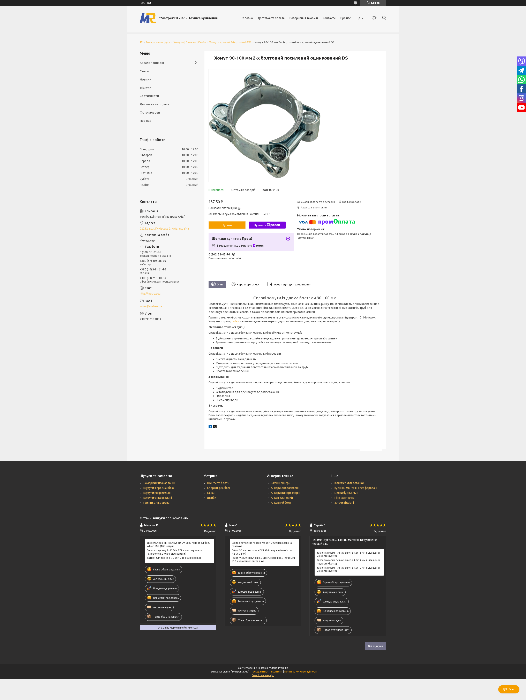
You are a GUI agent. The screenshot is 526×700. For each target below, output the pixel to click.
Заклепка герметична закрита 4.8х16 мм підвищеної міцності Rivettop (348, 554)
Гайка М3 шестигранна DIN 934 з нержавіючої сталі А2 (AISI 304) (262, 552)
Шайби (211, 497)
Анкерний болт (281, 502)
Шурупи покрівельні (157, 492)
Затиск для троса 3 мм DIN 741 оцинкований (174, 557)
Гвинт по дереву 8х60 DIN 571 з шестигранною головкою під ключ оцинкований (175, 552)
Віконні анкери (280, 483)
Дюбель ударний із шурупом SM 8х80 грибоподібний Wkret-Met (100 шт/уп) (178, 544)
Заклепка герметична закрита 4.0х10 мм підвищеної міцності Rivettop (348, 569)
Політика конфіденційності (300, 671)
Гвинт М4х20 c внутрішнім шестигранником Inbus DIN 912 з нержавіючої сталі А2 (263, 559)
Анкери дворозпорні (285, 488)
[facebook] (210, 427)
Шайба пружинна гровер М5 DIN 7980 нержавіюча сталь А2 (262, 544)
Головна (247, 18)
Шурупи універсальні (157, 497)
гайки (235, 321)
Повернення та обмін (304, 18)
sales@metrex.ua (151, 306)
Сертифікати (149, 96)
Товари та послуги (157, 42)
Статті (144, 71)
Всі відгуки (375, 646)
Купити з (260, 225)
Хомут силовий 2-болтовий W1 (230, 42)
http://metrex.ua (150, 293)
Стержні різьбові (218, 488)
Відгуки (145, 87)
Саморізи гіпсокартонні (159, 483)
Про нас (345, 18)
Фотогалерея (150, 112)
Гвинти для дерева (156, 502)
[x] (215, 427)
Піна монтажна (344, 497)
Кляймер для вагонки (349, 483)
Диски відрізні (344, 502)
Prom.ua (283, 668)
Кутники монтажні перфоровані (356, 488)
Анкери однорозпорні (285, 492)
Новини (145, 79)
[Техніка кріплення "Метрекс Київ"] (148, 18)
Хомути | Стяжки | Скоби (189, 42)
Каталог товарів (152, 62)
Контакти (329, 18)
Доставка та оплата (271, 18)
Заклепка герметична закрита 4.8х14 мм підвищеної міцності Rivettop (348, 562)
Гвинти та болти (218, 483)
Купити (227, 225)
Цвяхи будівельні (346, 492)
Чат (511, 689)
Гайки (211, 492)
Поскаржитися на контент (267, 671)
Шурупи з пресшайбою (158, 488)
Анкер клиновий (282, 497)
